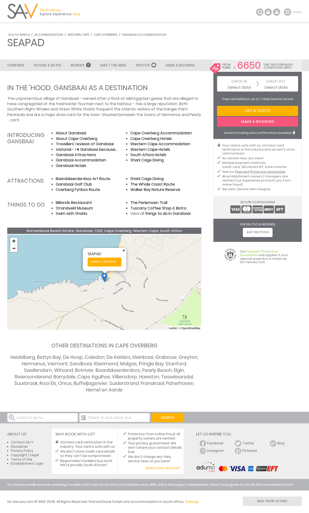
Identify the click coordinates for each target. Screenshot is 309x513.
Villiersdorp (124, 377)
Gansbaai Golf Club (74, 184)
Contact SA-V (22, 442)
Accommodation (48, 35)
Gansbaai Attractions (76, 155)
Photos (143, 65)
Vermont (57, 364)
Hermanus (33, 364)
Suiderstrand (124, 383)
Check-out (276, 81)
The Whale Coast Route (152, 184)
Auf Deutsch (258, 232)
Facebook (215, 443)
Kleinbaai (143, 357)
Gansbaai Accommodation (144, 35)
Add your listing (272, 501)
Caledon (95, 357)
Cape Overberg (105, 35)
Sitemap (192, 501)
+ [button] (13, 241)
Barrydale (65, 377)
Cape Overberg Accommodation (161, 133)
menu (288, 12)
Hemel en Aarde (104, 390)
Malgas (128, 364)
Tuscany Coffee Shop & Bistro (158, 208)
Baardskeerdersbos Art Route (83, 178)
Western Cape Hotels (150, 149)
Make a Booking (180, 65)
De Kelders (118, 357)
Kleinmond (106, 364)
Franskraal (152, 383)
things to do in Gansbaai (167, 213)
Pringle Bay (151, 364)
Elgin (179, 370)
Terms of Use (21, 459)
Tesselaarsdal (177, 377)
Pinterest (249, 450)
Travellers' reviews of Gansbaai (85, 144)
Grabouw (166, 357)
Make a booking (104, 262)
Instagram (215, 450)
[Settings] (276, 12)
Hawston (149, 377)
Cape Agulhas (93, 377)
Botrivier (84, 370)
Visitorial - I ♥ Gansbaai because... (87, 149)
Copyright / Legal (25, 455)
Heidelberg (22, 357)
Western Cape (78, 35)
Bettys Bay (49, 357)
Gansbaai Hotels (71, 165)
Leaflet (173, 328)
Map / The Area (113, 65)
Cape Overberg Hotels (151, 138)
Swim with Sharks (71, 213)
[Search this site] (259, 12)
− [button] (13, 248)
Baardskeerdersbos (118, 370)
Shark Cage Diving (147, 160)
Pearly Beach (157, 370)
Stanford (176, 364)
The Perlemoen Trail (148, 202)
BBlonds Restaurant (74, 202)
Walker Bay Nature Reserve (155, 189)
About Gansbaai (71, 133)
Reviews (80, 65)
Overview (15, 65)
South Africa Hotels (148, 155)
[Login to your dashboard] (268, 12)
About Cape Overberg (76, 138)
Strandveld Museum (74, 208)
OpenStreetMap (191, 328)
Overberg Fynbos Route (78, 189)
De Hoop (73, 357)
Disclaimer (19, 446)
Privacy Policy (22, 450)
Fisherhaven (180, 383)
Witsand (63, 370)
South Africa (19, 35)
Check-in (239, 81)
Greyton (188, 357)
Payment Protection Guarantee (260, 172)
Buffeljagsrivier (90, 383)
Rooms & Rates (47, 65)
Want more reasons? (163, 468)
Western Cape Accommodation (160, 144)
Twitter (248, 443)
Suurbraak (26, 383)
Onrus (65, 383)
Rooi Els (48, 383)
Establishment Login (27, 463)
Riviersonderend (33, 377)
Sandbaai (81, 364)
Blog (280, 443)
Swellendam (38, 370)
